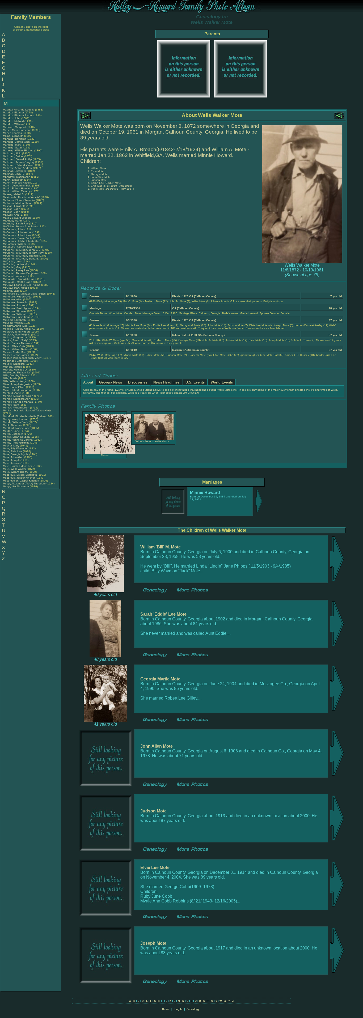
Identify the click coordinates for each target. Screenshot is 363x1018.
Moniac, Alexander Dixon (18, 395)
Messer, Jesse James (16, 354)
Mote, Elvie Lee (12, 451)
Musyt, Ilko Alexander (16, 486)
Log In (179, 1009)
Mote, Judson (11, 463)
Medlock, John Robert (16, 331)
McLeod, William (13, 322)
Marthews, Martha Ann (16, 176)
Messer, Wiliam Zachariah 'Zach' (22, 357)
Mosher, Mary (11, 445)
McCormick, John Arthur (17, 232)
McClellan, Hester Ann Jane (20, 226)
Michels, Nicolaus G (15, 369)
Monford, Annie (12, 392)
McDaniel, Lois (12, 261)
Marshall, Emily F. (13, 173)
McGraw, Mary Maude (16, 287)
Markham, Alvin (12, 153)
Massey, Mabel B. (13, 194)
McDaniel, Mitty (12, 267)
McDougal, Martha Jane (17, 281)
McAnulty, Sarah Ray (15, 223)
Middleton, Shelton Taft (17, 372)
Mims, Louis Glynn (14, 387)
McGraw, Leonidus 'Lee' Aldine (21, 284)
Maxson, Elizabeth (14, 206)
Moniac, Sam (11, 404)
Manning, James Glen (16, 141)
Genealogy (193, 1009)
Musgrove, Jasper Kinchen (19, 477)
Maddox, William (13, 124)
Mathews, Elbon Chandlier (19, 200)
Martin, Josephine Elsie (17, 185)
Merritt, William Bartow (16, 349)
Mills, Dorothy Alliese (15, 375)
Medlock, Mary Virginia (16, 334)
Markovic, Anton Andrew (17, 168)
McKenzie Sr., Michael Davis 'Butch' (24, 293)
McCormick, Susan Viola (17, 238)
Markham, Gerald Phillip (17, 159)
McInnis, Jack (11, 290)
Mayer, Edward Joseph (17, 217)
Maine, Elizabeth (13, 135)
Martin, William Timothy (17, 191)
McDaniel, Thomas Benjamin (20, 273)
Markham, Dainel (13, 156)
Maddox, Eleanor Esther (18, 115)
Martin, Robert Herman (17, 188)
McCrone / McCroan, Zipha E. (21, 258)
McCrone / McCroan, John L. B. (22, 249)
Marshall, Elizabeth (15, 170)
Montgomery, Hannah (16, 419)
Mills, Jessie (10, 378)
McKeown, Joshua (14, 305)
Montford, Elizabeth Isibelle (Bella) (24, 416)
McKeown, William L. (15, 314)
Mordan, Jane (12, 430)
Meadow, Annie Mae (15, 325)
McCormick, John (13, 229)
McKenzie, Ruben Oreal (17, 296)
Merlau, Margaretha (15, 337)
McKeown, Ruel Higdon (17, 308)
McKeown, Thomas (15, 311)
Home (165, 1009)
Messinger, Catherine (16, 360)
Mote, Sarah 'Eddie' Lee (18, 466)
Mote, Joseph (11, 460)
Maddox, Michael (13, 121)
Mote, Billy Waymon (15, 448)
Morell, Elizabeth (13, 433)
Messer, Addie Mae (14, 352)
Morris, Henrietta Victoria (18, 439)
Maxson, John (12, 208)
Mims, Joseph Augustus (17, 384)
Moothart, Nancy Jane (16, 428)
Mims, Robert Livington (17, 390)
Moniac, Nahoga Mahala (18, 401)
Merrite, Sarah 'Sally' (16, 340)
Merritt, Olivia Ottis (14, 346)
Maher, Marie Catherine (17, 130)
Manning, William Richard (18, 150)
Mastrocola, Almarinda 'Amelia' (22, 197)
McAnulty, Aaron (13, 220)
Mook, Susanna (13, 425)
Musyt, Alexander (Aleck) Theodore (24, 483)
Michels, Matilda (13, 366)
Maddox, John (12, 118)
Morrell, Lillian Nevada (16, 436)
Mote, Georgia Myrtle (15, 454)
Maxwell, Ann (11, 214)
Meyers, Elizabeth (14, 363)
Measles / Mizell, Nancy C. (19, 328)
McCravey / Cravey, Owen (19, 246)
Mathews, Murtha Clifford (18, 203)
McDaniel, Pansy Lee (16, 270)
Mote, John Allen (13, 457)
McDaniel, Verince (14, 276)
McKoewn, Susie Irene (17, 317)
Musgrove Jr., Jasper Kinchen (21, 480)
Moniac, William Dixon (16, 407)
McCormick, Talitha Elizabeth (20, 241)
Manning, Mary (12, 144)
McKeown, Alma (13, 299)
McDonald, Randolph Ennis (19, 279)
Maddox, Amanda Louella (18, 109)
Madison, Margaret (15, 127)
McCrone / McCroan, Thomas (21, 255)
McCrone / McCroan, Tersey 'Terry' (24, 252)
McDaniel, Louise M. (15, 264)
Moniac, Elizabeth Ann (16, 398)
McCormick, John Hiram (17, 235)
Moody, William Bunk (15, 422)
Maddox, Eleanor (14, 112)
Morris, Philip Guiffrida (16, 442)
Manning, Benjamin (15, 138)
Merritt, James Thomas (17, 343)
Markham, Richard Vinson (18, 165)
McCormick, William (15, 243)
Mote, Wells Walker (14, 468)
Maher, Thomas (13, 132)
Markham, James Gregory (18, 162)
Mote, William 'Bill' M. (15, 471)
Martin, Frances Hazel (16, 182)
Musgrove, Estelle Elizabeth (20, 474)
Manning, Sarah (13, 147)
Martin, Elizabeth (13, 179)
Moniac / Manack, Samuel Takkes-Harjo (27, 410)
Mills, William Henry (14, 381)
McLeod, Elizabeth (15, 319)
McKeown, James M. (15, 302)
